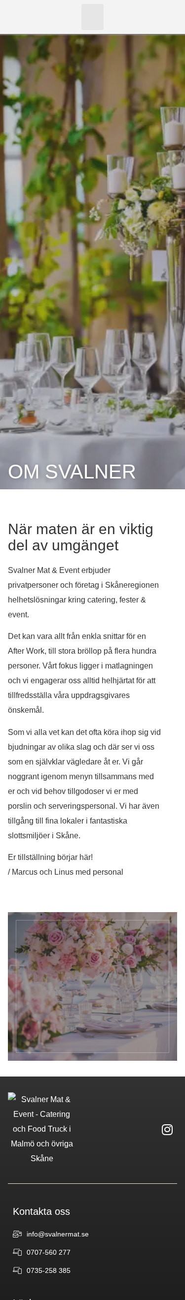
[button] (92, 17)
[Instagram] (167, 1129)
